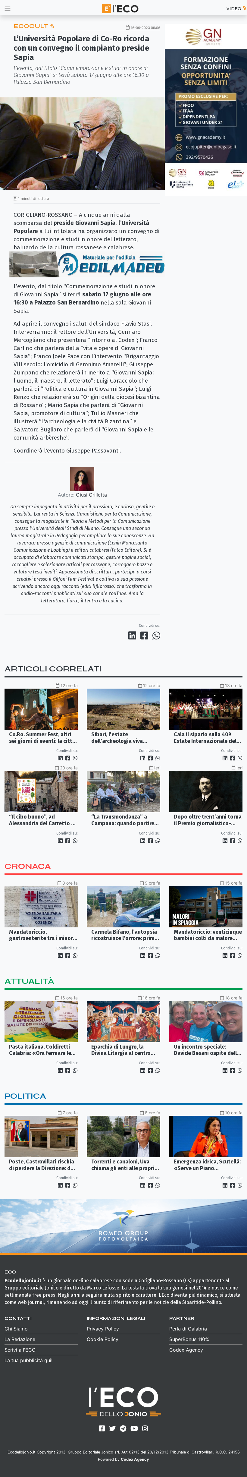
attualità (29, 981)
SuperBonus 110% (189, 1339)
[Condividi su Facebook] (145, 635)
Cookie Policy (102, 1339)
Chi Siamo (16, 1329)
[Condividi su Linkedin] (133, 635)
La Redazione (20, 1339)
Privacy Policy (103, 1329)
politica (25, 1096)
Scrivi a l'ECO (20, 1350)
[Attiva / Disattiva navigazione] (7, 8)
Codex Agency (186, 1350)
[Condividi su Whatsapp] (156, 635)
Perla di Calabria (188, 1329)
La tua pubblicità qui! (28, 1360)
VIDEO (234, 8)
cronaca (28, 866)
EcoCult (32, 26)
